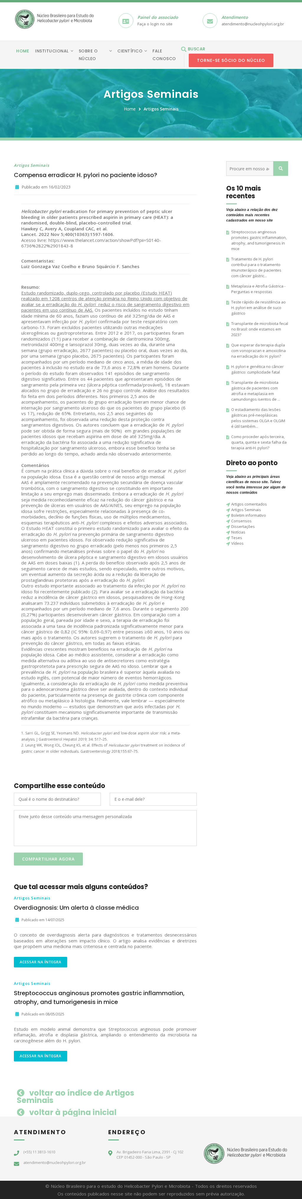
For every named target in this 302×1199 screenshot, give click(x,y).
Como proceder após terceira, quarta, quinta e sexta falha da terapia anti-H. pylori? (259, 442)
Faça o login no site (155, 24)
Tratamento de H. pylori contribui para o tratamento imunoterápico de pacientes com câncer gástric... (256, 267)
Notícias (238, 532)
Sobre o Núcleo (88, 55)
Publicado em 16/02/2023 (45, 187)
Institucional (52, 51)
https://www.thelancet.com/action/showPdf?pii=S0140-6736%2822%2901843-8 (91, 243)
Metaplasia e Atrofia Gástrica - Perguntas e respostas (258, 288)
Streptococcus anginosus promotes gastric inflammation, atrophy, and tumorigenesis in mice (259, 240)
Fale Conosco (164, 55)
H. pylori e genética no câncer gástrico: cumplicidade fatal (257, 369)
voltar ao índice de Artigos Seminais (75, 1097)
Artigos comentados (249, 504)
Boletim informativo (248, 515)
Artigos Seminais (161, 109)
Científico (129, 51)
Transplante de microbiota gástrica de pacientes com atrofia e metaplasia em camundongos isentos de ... (255, 391)
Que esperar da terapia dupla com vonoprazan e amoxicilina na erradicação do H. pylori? (258, 350)
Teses (236, 537)
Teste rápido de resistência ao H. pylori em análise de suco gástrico (258, 307)
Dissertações (243, 526)
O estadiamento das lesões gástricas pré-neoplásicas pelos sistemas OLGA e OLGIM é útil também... (258, 418)
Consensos (241, 520)
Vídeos (237, 543)
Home (22, 51)
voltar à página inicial (71, 1112)
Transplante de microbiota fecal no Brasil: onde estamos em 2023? (259, 329)
